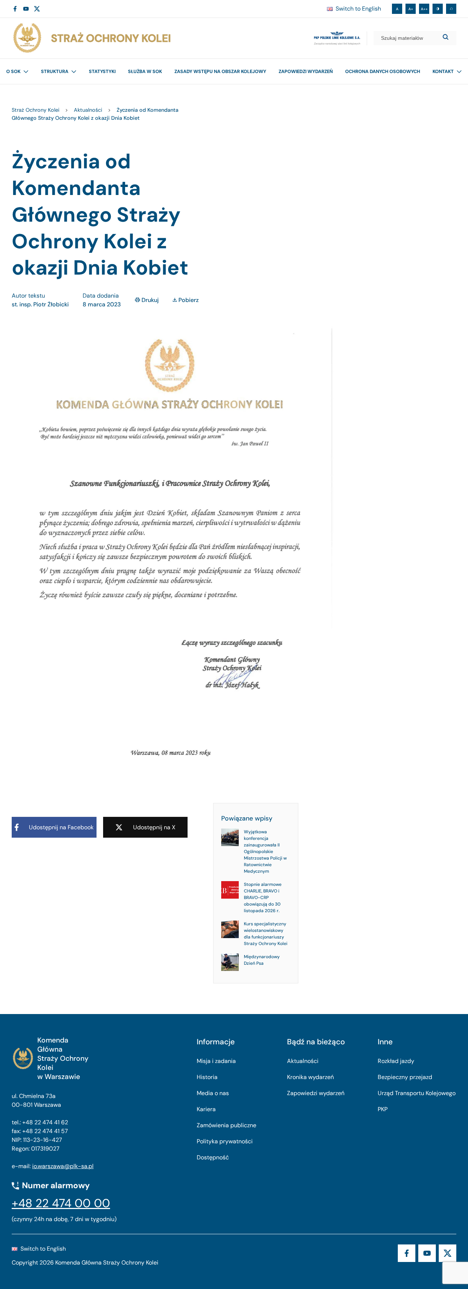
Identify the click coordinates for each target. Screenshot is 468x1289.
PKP (383, 1109)
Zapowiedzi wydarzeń (306, 71)
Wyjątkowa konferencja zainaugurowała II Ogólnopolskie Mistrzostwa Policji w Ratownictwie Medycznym (265, 851)
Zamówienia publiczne (226, 1125)
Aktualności (302, 1061)
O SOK (13, 71)
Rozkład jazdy (396, 1061)
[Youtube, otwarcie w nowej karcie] (26, 8)
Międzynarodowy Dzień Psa (262, 960)
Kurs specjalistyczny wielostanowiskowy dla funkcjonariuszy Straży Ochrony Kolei (265, 933)
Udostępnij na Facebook (61, 827)
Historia (207, 1077)
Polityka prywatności (225, 1141)
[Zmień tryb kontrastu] (438, 9)
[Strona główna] (91, 38)
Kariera (206, 1109)
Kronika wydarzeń (310, 1077)
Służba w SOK (145, 71)
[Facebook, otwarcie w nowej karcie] (15, 8)
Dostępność (213, 1157)
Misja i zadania (216, 1061)
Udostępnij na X (154, 827)
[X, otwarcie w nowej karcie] (37, 8)
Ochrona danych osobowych (382, 71)
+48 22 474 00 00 (61, 1203)
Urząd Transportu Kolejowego (417, 1093)
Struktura (54, 71)
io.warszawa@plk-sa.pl (63, 1166)
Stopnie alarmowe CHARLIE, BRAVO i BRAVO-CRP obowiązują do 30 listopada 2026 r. (263, 897)
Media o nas (213, 1093)
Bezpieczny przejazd (405, 1077)
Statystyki (102, 71)
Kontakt (443, 71)
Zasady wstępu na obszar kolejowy (220, 71)
